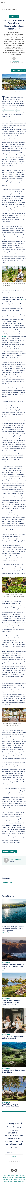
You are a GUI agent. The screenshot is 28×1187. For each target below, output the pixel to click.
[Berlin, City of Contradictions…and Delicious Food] (14, 1020)
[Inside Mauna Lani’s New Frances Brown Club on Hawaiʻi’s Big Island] (14, 985)
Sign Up (14, 1157)
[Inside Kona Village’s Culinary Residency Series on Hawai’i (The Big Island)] (14, 911)
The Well (4, 157)
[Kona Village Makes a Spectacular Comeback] (14, 1088)
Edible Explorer (12, 9)
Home (4, 9)
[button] (14, 882)
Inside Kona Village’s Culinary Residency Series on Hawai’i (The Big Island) (13, 929)
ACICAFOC (5, 336)
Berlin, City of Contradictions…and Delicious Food (13, 1037)
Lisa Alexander (14, 61)
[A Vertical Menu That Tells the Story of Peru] (14, 1054)
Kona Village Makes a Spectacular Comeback (10, 1105)
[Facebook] (15, 1170)
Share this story (18, 70)
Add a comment (7, 883)
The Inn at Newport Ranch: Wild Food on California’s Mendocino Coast (14, 966)
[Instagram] (12, 1170)
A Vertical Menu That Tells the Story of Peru (13, 1071)
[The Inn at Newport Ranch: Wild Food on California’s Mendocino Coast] (14, 949)
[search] (5, 2)
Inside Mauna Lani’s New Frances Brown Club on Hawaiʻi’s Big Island (11, 1002)
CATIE (22, 299)
